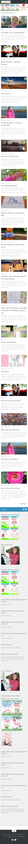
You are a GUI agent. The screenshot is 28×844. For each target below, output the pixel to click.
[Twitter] (26, 509)
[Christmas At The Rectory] (14, 146)
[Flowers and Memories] (14, 331)
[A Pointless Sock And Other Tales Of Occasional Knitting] (14, 266)
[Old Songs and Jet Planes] (14, 448)
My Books (4, 59)
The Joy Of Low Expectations (11, 400)
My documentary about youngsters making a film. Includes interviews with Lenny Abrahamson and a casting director (13, 658)
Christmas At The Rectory (10, 156)
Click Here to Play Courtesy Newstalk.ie (10, 647)
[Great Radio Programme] (14, 175)
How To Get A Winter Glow (10, 488)
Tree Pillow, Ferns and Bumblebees (13, 32)
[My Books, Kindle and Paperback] (9, 539)
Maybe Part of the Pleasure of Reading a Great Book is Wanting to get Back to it (14, 310)
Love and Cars (6, 93)
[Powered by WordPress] (9, 836)
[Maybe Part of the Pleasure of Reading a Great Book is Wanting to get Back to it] (14, 297)
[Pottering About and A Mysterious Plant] (14, 202)
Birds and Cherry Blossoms (10, 430)
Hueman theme (21, 836)
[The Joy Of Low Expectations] (14, 390)
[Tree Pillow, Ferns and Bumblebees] (14, 22)
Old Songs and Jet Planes (9, 459)
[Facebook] (23, 509)
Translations (5, 371)
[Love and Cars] (14, 83)
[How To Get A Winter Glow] (14, 478)
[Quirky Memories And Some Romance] (14, 51)
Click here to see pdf (6, 604)
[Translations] (14, 361)
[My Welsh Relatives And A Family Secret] (14, 234)
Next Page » (23, 504)
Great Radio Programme (9, 185)
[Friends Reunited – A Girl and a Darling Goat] (14, 112)
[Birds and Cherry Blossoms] (14, 419)
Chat (2, 30)
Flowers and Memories (8, 342)
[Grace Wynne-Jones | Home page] (7, 2)
